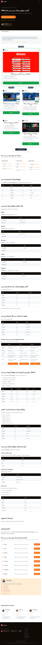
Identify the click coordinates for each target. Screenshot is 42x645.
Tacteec (4, 1)
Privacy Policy (26, 630)
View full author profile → (6, 593)
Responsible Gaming (27, 636)
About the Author (26, 637)
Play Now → (13, 363)
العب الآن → (21, 82)
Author (40, 1)
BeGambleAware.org (27, 151)
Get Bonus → (37, 544)
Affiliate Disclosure (27, 633)
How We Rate (26, 634)
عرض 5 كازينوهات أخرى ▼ (21, 149)
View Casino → (10, 163)
